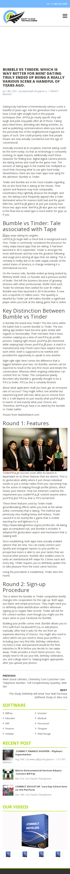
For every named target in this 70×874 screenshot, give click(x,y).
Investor (42, 713)
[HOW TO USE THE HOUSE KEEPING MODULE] (24, 854)
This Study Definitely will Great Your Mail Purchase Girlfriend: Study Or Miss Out (38, 693)
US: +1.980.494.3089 (56, 3)
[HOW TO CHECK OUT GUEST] (8, 854)
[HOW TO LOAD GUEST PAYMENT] (58, 854)
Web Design (44, 733)
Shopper (42, 728)
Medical (42, 718)
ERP (7, 723)
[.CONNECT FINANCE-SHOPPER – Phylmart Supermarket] (8, 754)
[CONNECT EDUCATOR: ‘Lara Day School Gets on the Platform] (8, 790)
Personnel (43, 723)
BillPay (9, 713)
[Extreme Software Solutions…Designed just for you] (21, 16)
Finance (9, 728)
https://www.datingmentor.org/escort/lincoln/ (29, 525)
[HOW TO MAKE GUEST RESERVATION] (35, 831)
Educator (10, 718)
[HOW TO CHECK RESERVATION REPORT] (41, 854)
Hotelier (9, 733)
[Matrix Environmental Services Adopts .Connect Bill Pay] (8, 773)
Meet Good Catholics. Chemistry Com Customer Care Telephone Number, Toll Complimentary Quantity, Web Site (35, 681)
